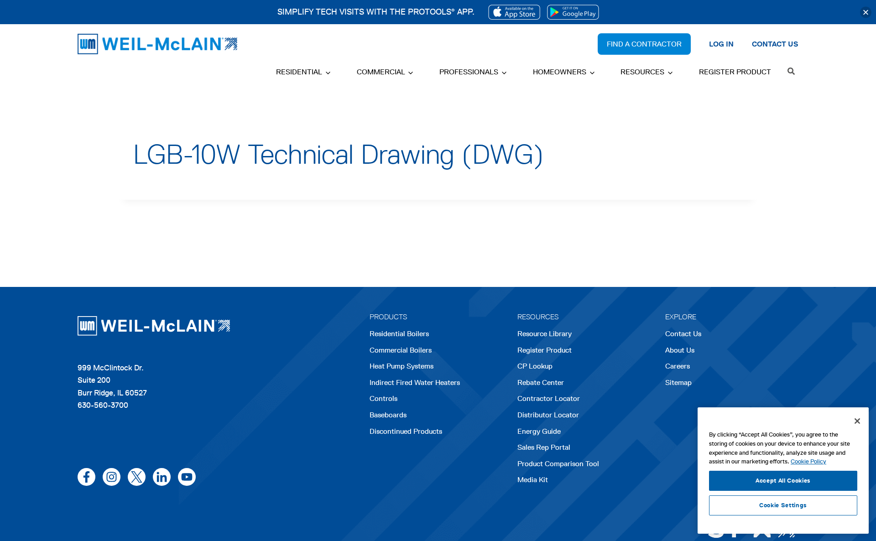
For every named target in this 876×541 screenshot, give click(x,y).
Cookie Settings (783, 505)
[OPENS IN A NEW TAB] (514, 12)
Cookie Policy (808, 461)
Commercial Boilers (401, 350)
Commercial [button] (381, 72)
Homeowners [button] (559, 72)
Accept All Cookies (783, 480)
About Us (679, 350)
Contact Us (683, 333)
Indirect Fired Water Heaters (415, 382)
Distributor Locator (548, 415)
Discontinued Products (406, 431)
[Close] (865, 12)
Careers (677, 367)
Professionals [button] (468, 72)
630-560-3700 (103, 405)
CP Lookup (535, 366)
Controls (383, 398)
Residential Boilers (399, 333)
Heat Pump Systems (401, 366)
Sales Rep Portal (543, 447)
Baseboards (388, 415)
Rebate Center (540, 382)
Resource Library (544, 333)
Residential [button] (299, 72)
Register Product (735, 72)
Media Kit (532, 479)
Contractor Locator (548, 398)
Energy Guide (539, 431)
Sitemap (678, 382)
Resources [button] (642, 72)
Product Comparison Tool (558, 463)
